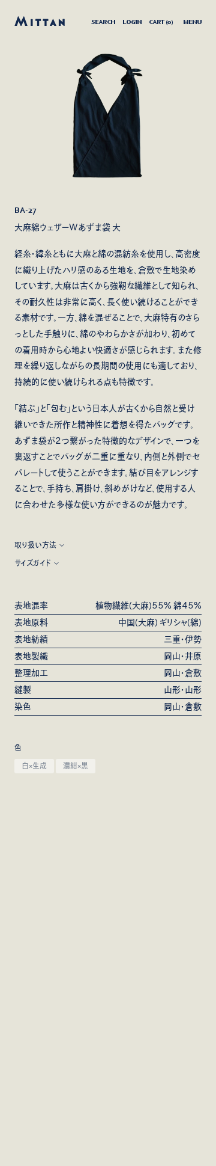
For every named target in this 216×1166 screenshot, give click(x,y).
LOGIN (132, 21)
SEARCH (103, 21)
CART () (161, 21)
